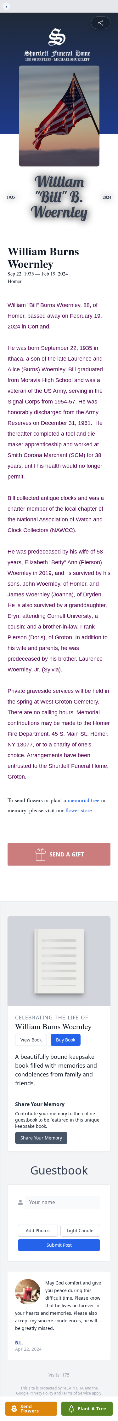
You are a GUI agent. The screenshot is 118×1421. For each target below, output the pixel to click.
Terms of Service (76, 1393)
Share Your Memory (41, 1138)
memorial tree (83, 800)
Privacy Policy (41, 1393)
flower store (78, 810)
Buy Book (65, 1040)
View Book (31, 1040)
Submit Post (59, 1245)
